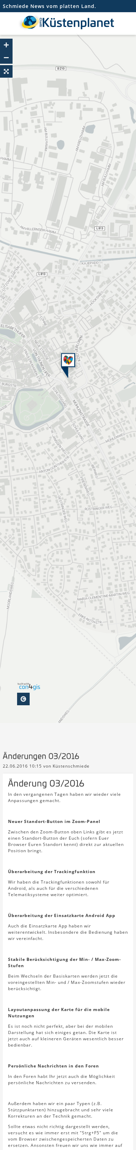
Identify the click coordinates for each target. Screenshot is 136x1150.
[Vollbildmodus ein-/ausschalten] (6, 71)
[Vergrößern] (6, 45)
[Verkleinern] (6, 57)
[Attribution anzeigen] (23, 699)
